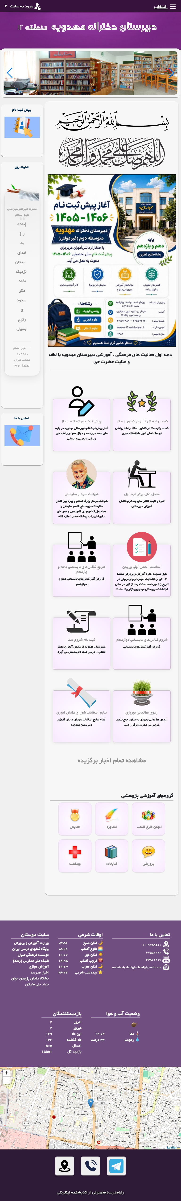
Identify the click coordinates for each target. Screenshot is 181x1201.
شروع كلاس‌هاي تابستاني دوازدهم (142, 640)
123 (49, 1040)
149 (49, 1034)
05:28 (63, 949)
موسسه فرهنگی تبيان (33, 955)
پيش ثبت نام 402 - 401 (81, 422)
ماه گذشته (74, 1040)
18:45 (63, 961)
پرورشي (148, 864)
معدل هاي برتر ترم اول (142, 494)
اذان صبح (90, 943)
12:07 (63, 955)
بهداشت (75, 864)
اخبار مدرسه (40, 973)
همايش (75, 827)
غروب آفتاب (88, 961)
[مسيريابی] (64, 1166)
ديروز (78, 1028)
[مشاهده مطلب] (142, 401)
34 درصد (98, 1040)
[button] (91, 1103)
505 (49, 1046)
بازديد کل (74, 1052)
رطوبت (129, 1040)
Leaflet (172, 1147)
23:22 (63, 973)
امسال (77, 1046)
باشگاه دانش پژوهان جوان (30, 979)
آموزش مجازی (39, 967)
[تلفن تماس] (90, 1166)
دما (132, 1034)
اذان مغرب (89, 967)
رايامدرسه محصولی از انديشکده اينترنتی (90, 1192)
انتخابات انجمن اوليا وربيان (142, 567)
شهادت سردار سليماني (82, 494)
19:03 (63, 967)
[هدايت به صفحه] (22, 128)
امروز (78, 1022)
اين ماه (77, 1034)
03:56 (63, 943)
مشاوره (112, 827)
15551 (46, 1052)
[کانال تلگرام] (116, 1166)
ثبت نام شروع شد (81, 640)
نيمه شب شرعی (86, 973)
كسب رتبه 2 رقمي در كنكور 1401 (142, 422)
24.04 (100, 1034)
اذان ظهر (91, 955)
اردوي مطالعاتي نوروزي (142, 713)
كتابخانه (111, 864)
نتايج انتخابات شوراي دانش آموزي (81, 713)
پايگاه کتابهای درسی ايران (30, 949)
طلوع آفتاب (89, 949)
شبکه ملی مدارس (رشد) (31, 961)
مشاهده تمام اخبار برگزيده (112, 761)
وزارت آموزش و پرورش (31, 943)
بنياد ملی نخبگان (37, 984)
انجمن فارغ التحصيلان (148, 827)
